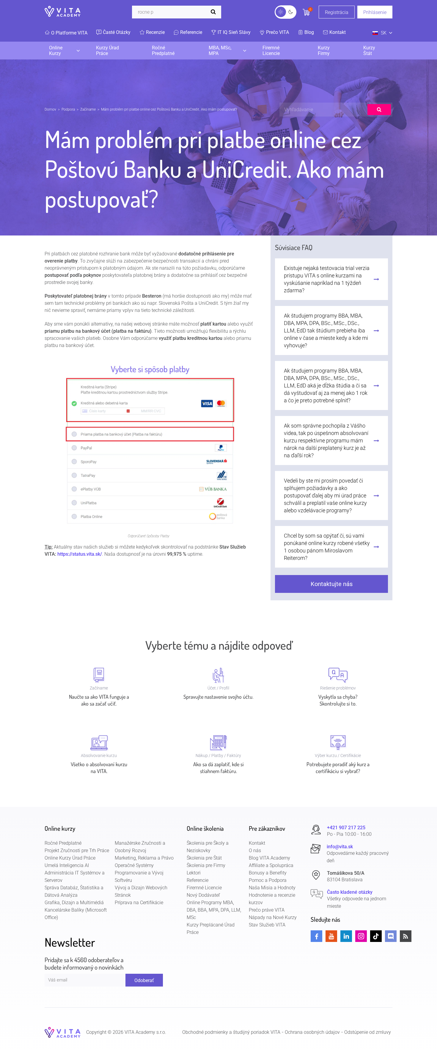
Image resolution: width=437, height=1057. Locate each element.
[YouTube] (331, 936)
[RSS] (405, 936)
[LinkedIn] (346, 936)
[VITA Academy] (62, 1032)
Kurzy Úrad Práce (107, 50)
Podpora (68, 109)
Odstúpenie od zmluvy (367, 1032)
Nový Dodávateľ (203, 895)
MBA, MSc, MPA (220, 50)
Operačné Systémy (134, 865)
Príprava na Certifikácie (139, 902)
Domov (50, 109)
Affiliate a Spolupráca (271, 865)
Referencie (197, 880)
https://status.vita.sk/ (79, 554)
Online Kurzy (55, 50)
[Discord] (391, 936)
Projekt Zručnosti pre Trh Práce (77, 850)
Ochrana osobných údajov (312, 1032)
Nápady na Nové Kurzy (273, 917)
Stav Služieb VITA (267, 925)
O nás (255, 850)
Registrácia (336, 12)
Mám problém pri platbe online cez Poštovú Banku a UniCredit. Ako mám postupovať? (169, 109)
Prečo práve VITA (266, 910)
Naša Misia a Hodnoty (272, 887)
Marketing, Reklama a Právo (144, 858)
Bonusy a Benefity (268, 873)
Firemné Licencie (271, 50)
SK (383, 33)
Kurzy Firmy (324, 50)
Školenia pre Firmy (206, 865)
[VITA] (62, 11)
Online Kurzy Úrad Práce (70, 858)
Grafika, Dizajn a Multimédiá (74, 902)
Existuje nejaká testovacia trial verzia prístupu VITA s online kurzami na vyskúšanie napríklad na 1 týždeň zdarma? (327, 279)
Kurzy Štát (369, 50)
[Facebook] (316, 936)
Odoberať (144, 980)
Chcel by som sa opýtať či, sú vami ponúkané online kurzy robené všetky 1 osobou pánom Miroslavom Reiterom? (327, 547)
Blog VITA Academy (269, 858)
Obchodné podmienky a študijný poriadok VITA (231, 1032)
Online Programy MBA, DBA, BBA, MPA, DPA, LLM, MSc (214, 910)
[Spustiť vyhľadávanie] (214, 12)
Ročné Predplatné (163, 50)
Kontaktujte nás (332, 584)
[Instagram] (361, 936)
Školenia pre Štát (204, 858)
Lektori (194, 873)
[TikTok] (376, 936)
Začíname (88, 109)
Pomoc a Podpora (268, 880)
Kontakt (257, 843)
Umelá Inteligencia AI (67, 865)
